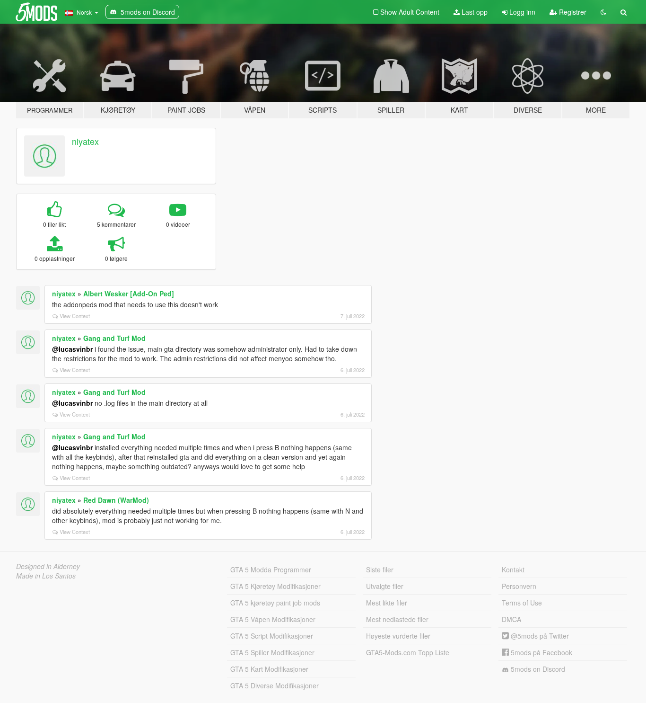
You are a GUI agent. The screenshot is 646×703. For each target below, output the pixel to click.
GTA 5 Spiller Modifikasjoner (272, 652)
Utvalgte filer (384, 586)
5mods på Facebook (540, 652)
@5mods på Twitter (539, 636)
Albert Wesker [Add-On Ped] (128, 293)
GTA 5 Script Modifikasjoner (271, 636)
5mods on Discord (537, 669)
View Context (75, 316)
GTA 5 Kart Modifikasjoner (269, 669)
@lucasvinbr (72, 349)
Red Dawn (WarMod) (116, 500)
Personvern (519, 586)
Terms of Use (522, 602)
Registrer (571, 12)
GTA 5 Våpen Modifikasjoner (272, 619)
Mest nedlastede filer (397, 619)
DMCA (511, 619)
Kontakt (513, 569)
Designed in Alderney (48, 566)
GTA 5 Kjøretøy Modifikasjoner (275, 586)
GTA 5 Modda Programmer (270, 569)
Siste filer (379, 569)
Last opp (474, 12)
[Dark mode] (603, 12)
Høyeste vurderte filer (398, 636)
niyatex (85, 141)
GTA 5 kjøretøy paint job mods (275, 602)
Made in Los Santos (46, 575)
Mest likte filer (386, 602)
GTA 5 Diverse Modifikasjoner (274, 685)
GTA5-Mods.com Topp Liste (407, 652)
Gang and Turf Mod (114, 338)
